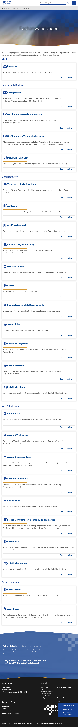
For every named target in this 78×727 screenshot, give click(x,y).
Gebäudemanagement (17, 343)
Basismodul (12, 66)
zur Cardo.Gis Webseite (10, 713)
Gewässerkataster (15, 266)
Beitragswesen (14, 92)
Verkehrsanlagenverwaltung (20, 244)
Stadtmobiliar (13, 324)
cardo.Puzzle (13, 609)
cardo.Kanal (13, 541)
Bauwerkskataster (16, 365)
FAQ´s (4, 708)
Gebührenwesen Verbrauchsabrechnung (26, 136)
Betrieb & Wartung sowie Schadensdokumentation (31, 519)
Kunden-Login (7, 711)
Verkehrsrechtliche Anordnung (22, 184)
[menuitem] (19, 687)
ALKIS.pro (12, 206)
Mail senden (68, 714)
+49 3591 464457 (68, 712)
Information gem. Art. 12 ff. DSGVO (14, 692)
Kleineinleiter (13, 500)
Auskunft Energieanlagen (19, 457)
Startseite (15, 8)
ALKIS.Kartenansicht (17, 225)
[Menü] (74, 3)
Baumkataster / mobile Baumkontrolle (25, 305)
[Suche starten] (67, 2)
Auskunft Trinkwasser (17, 435)
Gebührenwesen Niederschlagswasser (25, 114)
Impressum (6, 687)
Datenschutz (6, 690)
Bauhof (10, 285)
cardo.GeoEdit (14, 589)
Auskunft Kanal (14, 413)
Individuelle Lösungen (17, 157)
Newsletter (6, 706)
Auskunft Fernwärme (17, 478)
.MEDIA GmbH (55, 723)
